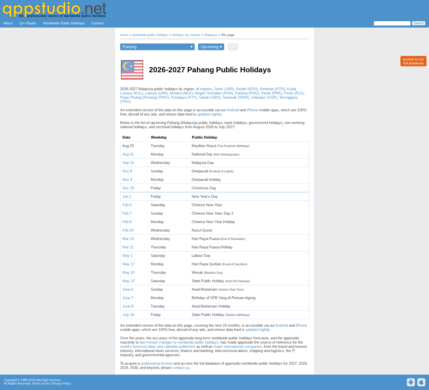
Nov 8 (127, 171)
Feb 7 (127, 213)
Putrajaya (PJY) (184, 97)
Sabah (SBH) (209, 97)
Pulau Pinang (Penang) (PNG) (144, 97)
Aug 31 (128, 154)
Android (233, 110)
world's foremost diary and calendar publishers (157, 346)
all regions (204, 89)
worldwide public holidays (150, 35)
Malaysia (210, 35)
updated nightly (209, 114)
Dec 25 (128, 188)
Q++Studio (28, 23)
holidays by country (186, 35)
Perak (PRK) (271, 93)
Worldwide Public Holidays (63, 23)
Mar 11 (128, 247)
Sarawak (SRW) (235, 97)
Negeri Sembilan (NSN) (214, 93)
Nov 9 (127, 179)
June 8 (127, 306)
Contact (97, 23)
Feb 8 (127, 222)
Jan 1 (126, 196)
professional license (157, 363)
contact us (181, 367)
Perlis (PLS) (294, 93)
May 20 (128, 272)
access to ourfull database (413, 61)
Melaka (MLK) (181, 93)
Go (232, 47)
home (124, 35)
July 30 (128, 314)
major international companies (238, 346)
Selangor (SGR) (264, 97)
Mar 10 (128, 238)
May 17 (128, 264)
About (8, 23)
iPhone (252, 110)
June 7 (127, 298)
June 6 (127, 289)
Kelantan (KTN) (272, 89)
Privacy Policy (61, 383)
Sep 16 (128, 162)
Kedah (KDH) (247, 89)
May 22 (128, 281)
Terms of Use (41, 383)
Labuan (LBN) (156, 93)
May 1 (127, 255)
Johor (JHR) (224, 89)
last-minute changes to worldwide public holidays (179, 342)
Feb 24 (128, 230)
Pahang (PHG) (247, 93)
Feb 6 (127, 205)
